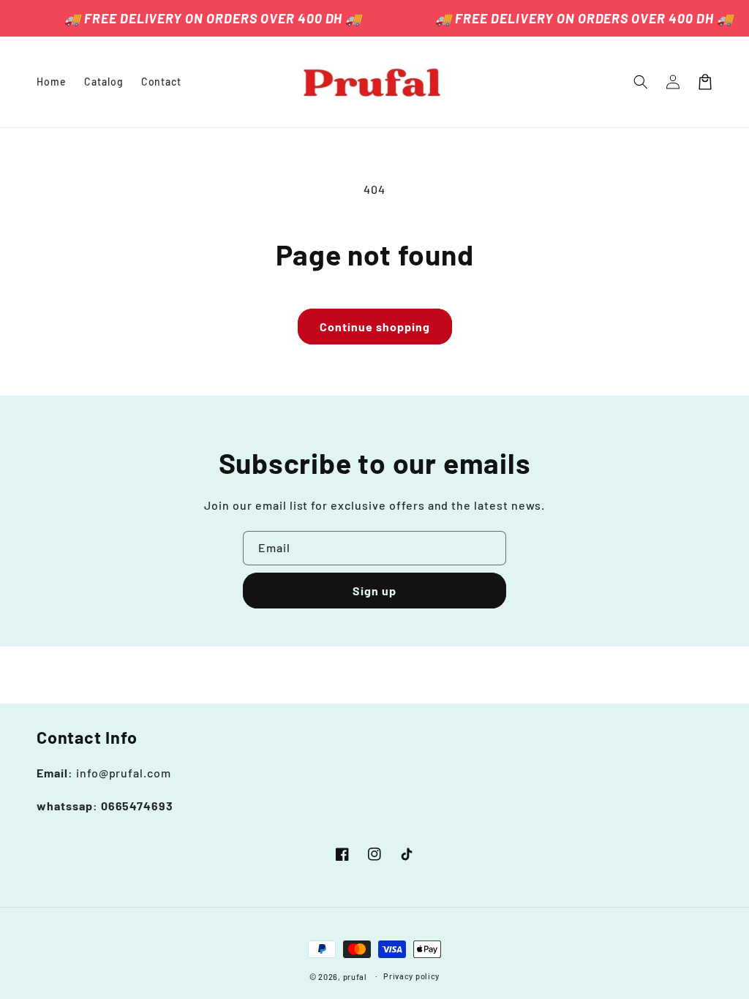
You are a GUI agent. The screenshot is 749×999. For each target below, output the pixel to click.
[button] (641, 82)
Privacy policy (411, 976)
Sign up (374, 590)
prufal (355, 976)
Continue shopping (375, 326)
